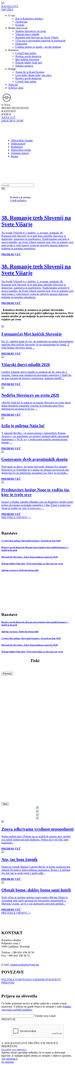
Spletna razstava (24, 65)
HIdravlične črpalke (22, 140)
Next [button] (5, 804)
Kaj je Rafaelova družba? (29, 18)
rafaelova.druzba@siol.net (24, 964)
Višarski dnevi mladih (27, 34)
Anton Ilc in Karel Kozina (29, 72)
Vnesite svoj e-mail (44, 1015)
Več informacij (9, 1058)
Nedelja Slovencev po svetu (30, 31)
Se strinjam (7, 1061)
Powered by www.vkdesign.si (13, 1049)
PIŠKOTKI (7, 982)
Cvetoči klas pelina (25, 53)
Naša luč (13, 84)
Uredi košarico (18, 200)
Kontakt (19, 24)
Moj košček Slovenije (27, 59)
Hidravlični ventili (21, 149)
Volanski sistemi (20, 153)
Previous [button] (7, 673)
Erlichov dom (15, 87)
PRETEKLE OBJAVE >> (16, 517)
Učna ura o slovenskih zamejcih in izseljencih (40, 40)
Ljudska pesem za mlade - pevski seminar (38, 46)
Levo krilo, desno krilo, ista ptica (33, 75)
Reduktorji (17, 146)
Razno (14, 156)
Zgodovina (21, 21)
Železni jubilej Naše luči (28, 62)
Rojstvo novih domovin (28, 56)
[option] (2, 257)
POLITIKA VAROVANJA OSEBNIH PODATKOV (31, 979)
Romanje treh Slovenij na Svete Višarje (36, 37)
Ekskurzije (21, 43)
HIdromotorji (18, 143)
